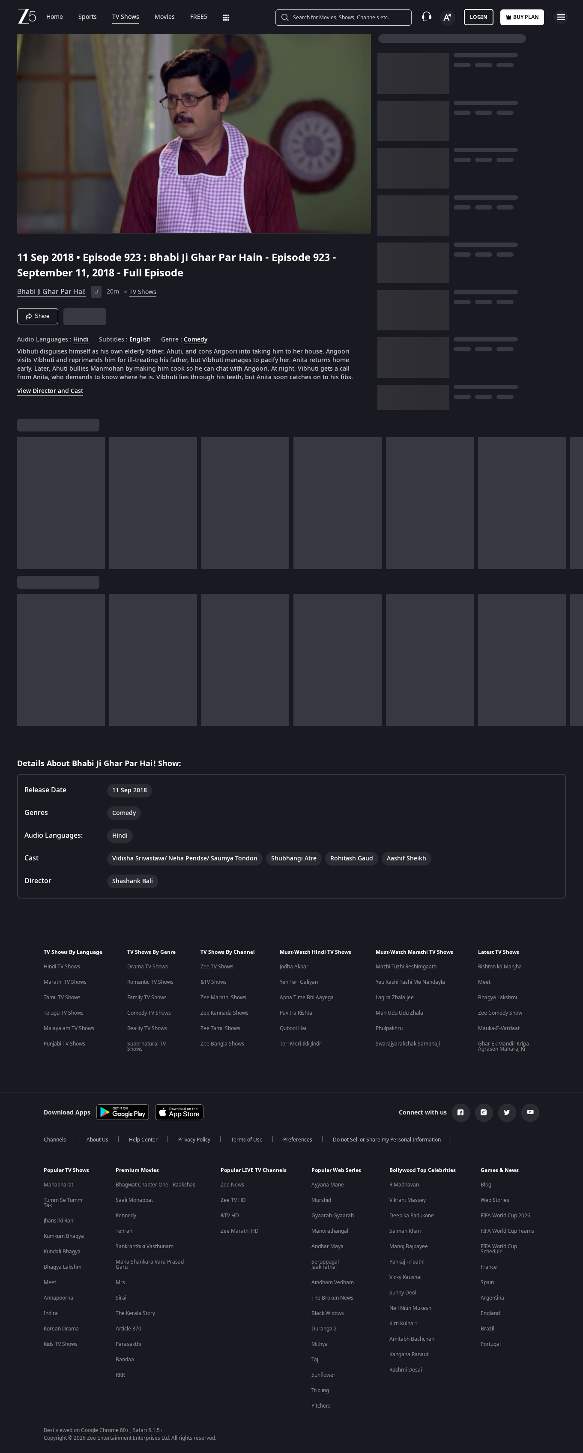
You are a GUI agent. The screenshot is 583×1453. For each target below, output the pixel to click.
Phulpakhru (389, 1028)
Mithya (319, 1344)
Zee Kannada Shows (224, 1013)
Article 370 (128, 1329)
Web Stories (495, 1200)
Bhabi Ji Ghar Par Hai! (51, 292)
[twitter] (507, 1113)
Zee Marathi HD (240, 1231)
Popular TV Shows (66, 1170)
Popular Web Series (336, 1170)
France (489, 1267)
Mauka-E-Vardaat (499, 1028)
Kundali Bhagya (62, 1251)
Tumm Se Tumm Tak (63, 1202)
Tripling (320, 1390)
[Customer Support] (426, 17)
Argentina (492, 1298)
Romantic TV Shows (150, 982)
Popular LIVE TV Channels (254, 1170)
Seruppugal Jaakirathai (325, 1264)
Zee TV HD (233, 1200)
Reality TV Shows (147, 1028)
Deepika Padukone (411, 1215)
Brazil (487, 1329)
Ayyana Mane (327, 1185)
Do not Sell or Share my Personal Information (387, 1140)
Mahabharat (58, 1185)
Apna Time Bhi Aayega (307, 997)
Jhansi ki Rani (59, 1221)
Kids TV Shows (61, 1344)
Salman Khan (405, 1231)
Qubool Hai (293, 1028)
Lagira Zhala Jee (395, 997)
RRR (120, 1375)
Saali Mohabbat (134, 1200)
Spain (487, 1282)
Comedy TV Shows (149, 1013)
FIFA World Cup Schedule (499, 1249)
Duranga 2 (324, 1329)
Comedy (195, 340)
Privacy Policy (194, 1140)
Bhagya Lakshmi (497, 997)
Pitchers (321, 1406)
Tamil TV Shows (62, 997)
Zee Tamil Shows (220, 1028)
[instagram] (484, 1113)
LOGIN (478, 17)
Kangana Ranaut (408, 1354)
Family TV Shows (147, 997)
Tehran (124, 1231)
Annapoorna (58, 1298)
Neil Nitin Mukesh (410, 1308)
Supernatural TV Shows (146, 1046)
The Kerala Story (135, 1313)
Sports (87, 17)
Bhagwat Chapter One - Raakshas (155, 1185)
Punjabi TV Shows (64, 1044)
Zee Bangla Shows (222, 1044)
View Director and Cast (50, 390)
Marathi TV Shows (65, 982)
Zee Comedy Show (500, 1013)
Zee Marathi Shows (223, 997)
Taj (314, 1359)
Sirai (121, 1298)
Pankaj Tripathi (407, 1262)
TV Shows (125, 17)
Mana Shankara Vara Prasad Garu (150, 1264)
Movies (165, 17)
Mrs (120, 1282)
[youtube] (530, 1113)
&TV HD (230, 1215)
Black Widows (327, 1313)
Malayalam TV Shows (69, 1028)
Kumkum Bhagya (64, 1236)
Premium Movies (137, 1170)
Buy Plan (526, 17)
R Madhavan (404, 1185)
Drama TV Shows (147, 967)
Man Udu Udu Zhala (399, 1013)
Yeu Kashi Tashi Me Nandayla (410, 982)
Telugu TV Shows (64, 1013)
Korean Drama (61, 1329)
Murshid (321, 1200)
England (490, 1313)
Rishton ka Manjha (500, 967)
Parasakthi (128, 1344)
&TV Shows (213, 982)
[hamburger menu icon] (561, 17)
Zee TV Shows (216, 967)
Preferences (297, 1140)
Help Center (143, 1140)
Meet (484, 982)
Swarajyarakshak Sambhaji (408, 1044)
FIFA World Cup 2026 (505, 1215)
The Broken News (332, 1298)
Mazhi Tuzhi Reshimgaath (406, 967)
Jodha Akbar (294, 967)
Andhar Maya (327, 1246)
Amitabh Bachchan (411, 1339)
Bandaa (125, 1359)
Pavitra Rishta (296, 1013)
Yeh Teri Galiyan (299, 982)
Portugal (491, 1344)
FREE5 (198, 17)
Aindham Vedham (332, 1282)
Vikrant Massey (407, 1200)
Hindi (81, 340)
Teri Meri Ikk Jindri (301, 1044)
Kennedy (126, 1215)
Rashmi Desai (405, 1370)
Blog (486, 1185)
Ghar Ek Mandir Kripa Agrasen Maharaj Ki (503, 1046)
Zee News (232, 1185)
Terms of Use (247, 1140)
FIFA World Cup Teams (507, 1231)
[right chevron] (574, 503)
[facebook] (461, 1113)
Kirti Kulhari (403, 1323)
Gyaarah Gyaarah (332, 1215)
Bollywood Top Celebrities (422, 1170)
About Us (97, 1140)
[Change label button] (447, 18)
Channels (55, 1140)
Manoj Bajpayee (408, 1246)
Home (54, 17)
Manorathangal (329, 1231)
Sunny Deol (402, 1293)
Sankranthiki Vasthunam (144, 1246)
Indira (51, 1313)
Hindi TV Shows (62, 967)
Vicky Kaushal (405, 1277)
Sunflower (323, 1375)
